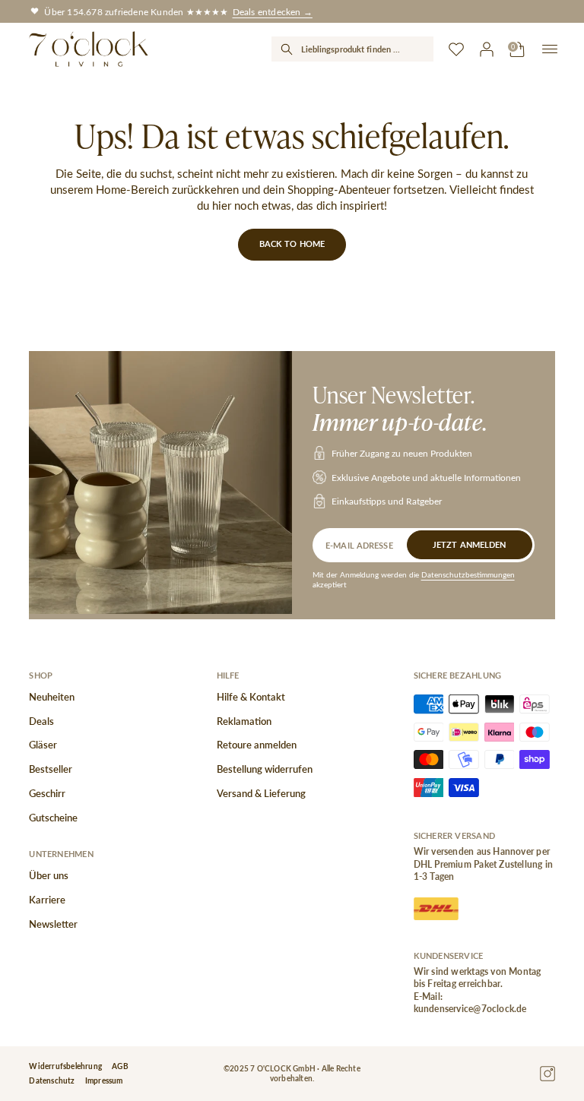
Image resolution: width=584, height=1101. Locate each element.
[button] (352, 49)
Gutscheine (53, 817)
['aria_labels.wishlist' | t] (456, 49)
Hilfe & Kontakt (251, 697)
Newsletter (53, 924)
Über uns (48, 875)
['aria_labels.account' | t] (486, 49)
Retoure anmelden (257, 744)
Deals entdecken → (273, 11)
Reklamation (244, 721)
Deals (41, 721)
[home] (88, 49)
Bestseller (50, 769)
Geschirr (47, 793)
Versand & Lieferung (261, 793)
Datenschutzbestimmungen (468, 574)
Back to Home (292, 243)
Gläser (43, 744)
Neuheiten (52, 697)
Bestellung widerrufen (265, 769)
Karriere (47, 899)
